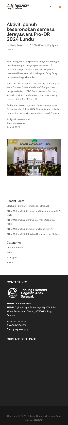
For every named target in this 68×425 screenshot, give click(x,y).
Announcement (15, 248)
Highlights (52, 45)
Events (42, 45)
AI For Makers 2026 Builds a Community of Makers (33, 234)
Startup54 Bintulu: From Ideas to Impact (28, 206)
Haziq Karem (16, 45)
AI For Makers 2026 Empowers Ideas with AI (29, 229)
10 (46, 172)
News (10, 49)
